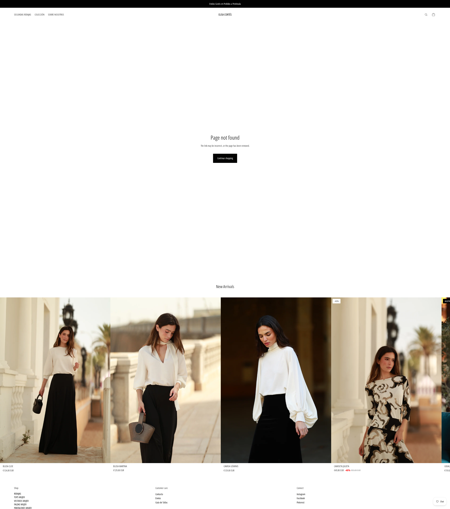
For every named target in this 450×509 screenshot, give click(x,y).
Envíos (158, 498)
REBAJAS (17, 493)
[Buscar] (426, 14)
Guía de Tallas (161, 502)
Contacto (159, 494)
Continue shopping (225, 158)
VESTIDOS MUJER (21, 500)
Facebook (301, 498)
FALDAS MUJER (20, 504)
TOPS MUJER (19, 497)
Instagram (301, 494)
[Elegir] (105, 457)
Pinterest (300, 502)
